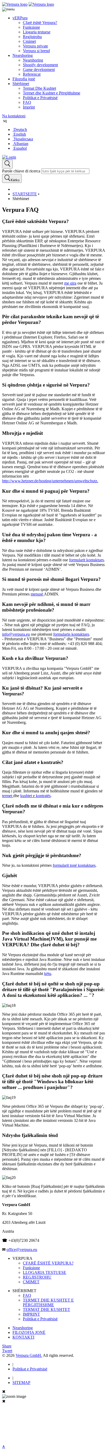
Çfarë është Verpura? (40, 22)
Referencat (32, 74)
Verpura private (35, 46)
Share (6, 1346)
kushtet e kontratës (35, 795)
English (19, 134)
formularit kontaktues (86, 560)
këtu (47, 973)
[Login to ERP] (9, 157)
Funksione (31, 27)
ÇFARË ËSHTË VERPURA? (48, 1263)
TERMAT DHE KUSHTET (46, 1309)
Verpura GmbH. (29, 1355)
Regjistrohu (32, 36)
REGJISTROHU (37, 1277)
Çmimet (29, 41)
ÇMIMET (31, 1282)
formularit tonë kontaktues (74, 865)
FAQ (27, 102)
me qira (70, 283)
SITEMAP (21, 1382)
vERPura (20, 18)
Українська (22, 139)
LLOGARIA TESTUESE (44, 1272)
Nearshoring (22, 55)
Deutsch (19, 129)
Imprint (29, 107)
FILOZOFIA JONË (28, 1332)
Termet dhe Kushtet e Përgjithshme (51, 93)
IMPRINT (31, 1314)
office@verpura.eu (21, 1249)
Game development (39, 69)
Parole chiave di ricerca (21, 171)
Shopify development (40, 65)
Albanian (20, 143)
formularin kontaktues (71, 634)
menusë (37, 594)
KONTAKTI (23, 1337)
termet (7, 795)
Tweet (7, 1350)
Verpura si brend (36, 51)
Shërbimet (20, 83)
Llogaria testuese (36, 32)
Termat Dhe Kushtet (39, 88)
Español (19, 148)
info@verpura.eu (16, 634)
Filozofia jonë (23, 79)
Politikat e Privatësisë (40, 97)
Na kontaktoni (13, 116)
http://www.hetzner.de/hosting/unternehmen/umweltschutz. (50, 481)
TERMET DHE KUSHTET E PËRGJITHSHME (48, 1302)
